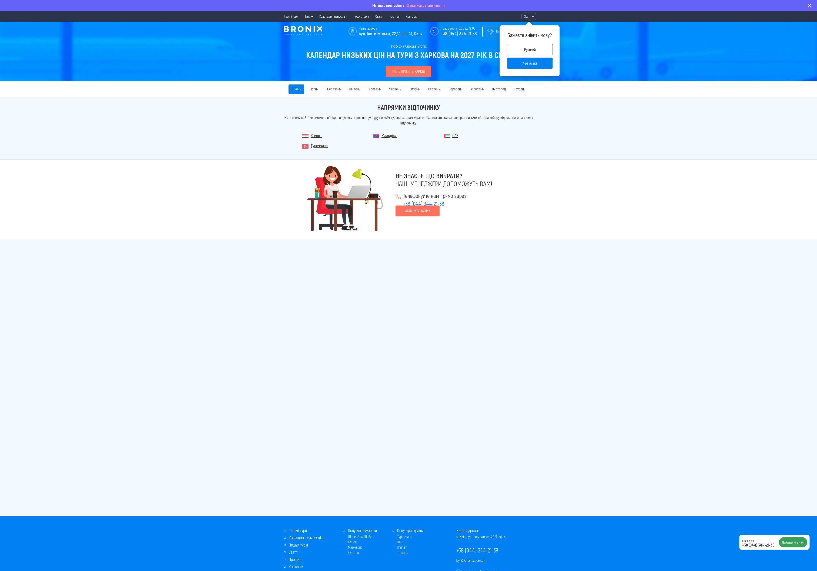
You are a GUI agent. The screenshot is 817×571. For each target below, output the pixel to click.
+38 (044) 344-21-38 (459, 33)
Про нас (394, 16)
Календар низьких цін (333, 16)
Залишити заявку (417, 211)
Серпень (434, 89)
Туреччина (319, 145)
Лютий (314, 89)
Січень (296, 89)
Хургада (353, 552)
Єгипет (316, 135)
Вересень (455, 89)
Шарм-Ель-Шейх (360, 536)
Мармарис (355, 547)
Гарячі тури (291, 16)
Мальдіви (389, 135)
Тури (307, 16)
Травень (375, 89)
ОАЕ (455, 135)
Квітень (354, 89)
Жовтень (477, 89)
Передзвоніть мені (793, 542)
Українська (529, 63)
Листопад (499, 89)
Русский (530, 49)
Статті (379, 16)
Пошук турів (361, 16)
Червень (395, 89)
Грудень (519, 89)
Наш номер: (748, 540)
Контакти (411, 16)
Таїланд (402, 552)
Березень (334, 89)
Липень (415, 89)
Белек (352, 542)
